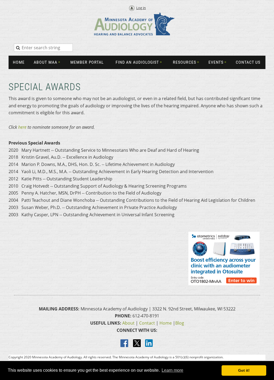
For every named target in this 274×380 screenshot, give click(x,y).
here (22, 127)
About (128, 323)
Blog (179, 323)
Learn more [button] (172, 370)
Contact (147, 323)
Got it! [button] (244, 370)
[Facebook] (124, 343)
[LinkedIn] (149, 343)
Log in (141, 7)
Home (165, 323)
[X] (137, 343)
